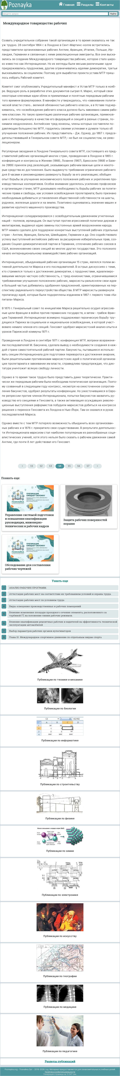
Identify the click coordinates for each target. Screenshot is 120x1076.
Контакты (107, 4)
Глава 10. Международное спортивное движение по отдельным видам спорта (55, 637)
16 (78, 466)
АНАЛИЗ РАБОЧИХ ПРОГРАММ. (28, 587)
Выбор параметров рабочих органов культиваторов (40, 630)
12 (41, 466)
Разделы (87, 4)
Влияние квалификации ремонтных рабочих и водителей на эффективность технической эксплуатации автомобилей (63, 623)
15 (69, 466)
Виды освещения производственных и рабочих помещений (45, 606)
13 (50, 466)
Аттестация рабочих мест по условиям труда (36, 600)
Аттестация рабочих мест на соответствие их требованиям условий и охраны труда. (60, 593)
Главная (68, 4)
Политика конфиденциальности (60, 1072)
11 (31, 466)
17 (88, 466)
